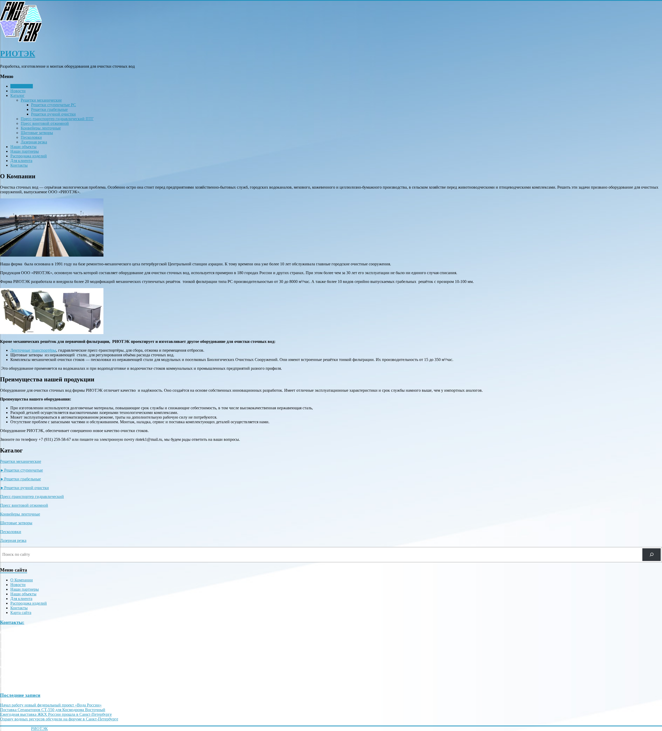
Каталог (17, 95)
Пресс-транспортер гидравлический (32, 496)
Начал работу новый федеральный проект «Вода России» (51, 705)
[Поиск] (651, 554)
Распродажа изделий (28, 156)
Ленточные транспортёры (33, 350)
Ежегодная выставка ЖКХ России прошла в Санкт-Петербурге (56, 714)
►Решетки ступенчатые (21, 470)
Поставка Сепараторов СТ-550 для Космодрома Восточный (52, 709)
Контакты (19, 165)
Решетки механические (41, 100)
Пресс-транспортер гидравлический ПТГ (57, 119)
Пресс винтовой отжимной (45, 123)
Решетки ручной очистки (53, 114)
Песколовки (31, 137)
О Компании (21, 86)
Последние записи (20, 695)
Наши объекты (23, 146)
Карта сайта (20, 612)
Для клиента (21, 160)
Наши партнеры (24, 151)
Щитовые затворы (37, 132)
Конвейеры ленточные (41, 128)
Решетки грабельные (49, 109)
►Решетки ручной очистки (24, 488)
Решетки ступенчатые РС (53, 105)
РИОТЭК (17, 53)
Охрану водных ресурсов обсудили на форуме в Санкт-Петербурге (59, 719)
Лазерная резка (34, 142)
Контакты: (12, 622)
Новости (18, 91)
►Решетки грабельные (20, 479)
